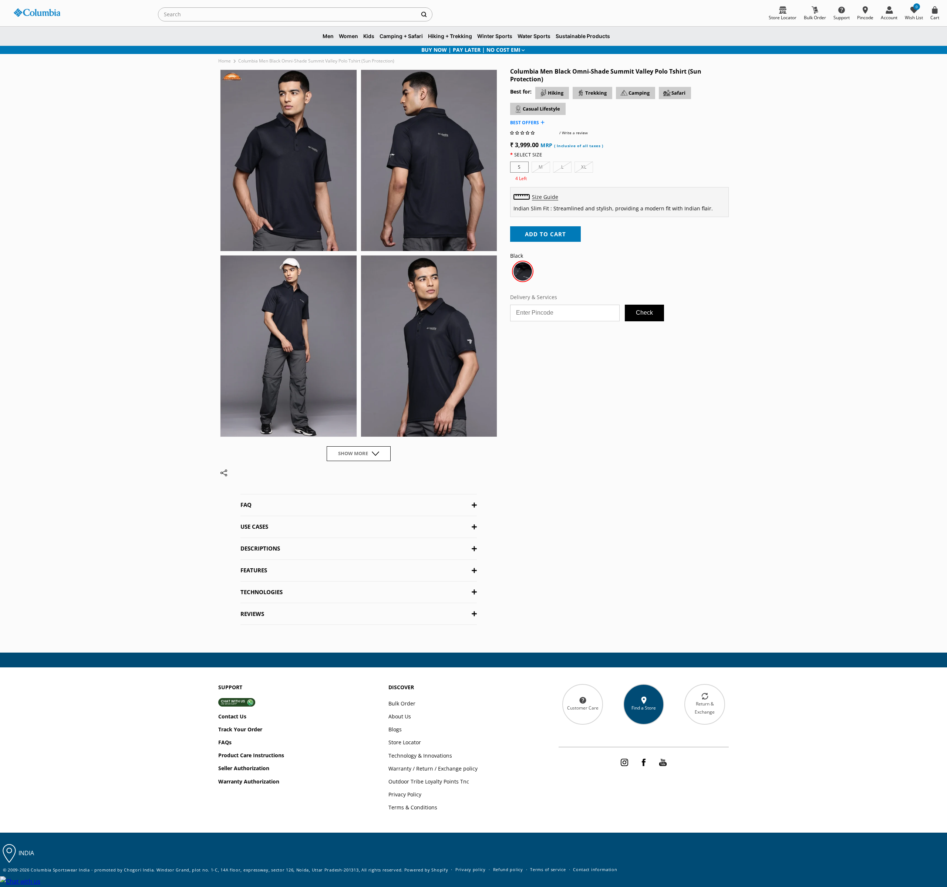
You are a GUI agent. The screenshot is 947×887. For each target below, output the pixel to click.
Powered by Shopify (426, 870)
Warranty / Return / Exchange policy (433, 768)
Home (224, 61)
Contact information (595, 869)
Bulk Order (401, 703)
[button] (523, 132)
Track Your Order (240, 729)
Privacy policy (470, 869)
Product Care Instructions (251, 755)
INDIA (26, 853)
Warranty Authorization (248, 781)
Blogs (395, 729)
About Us (399, 716)
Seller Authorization (243, 768)
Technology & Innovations (420, 755)
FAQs (225, 742)
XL (587, 168)
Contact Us (232, 716)
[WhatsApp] (20, 881)
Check (644, 312)
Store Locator (404, 742)
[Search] (424, 14)
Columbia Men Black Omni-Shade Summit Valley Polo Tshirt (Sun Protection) (316, 61)
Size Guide (545, 196)
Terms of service (548, 869)
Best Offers (524, 122)
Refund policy (508, 869)
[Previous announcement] (228, 50)
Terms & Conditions (412, 807)
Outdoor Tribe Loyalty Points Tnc (428, 781)
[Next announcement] (719, 50)
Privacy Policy (404, 794)
